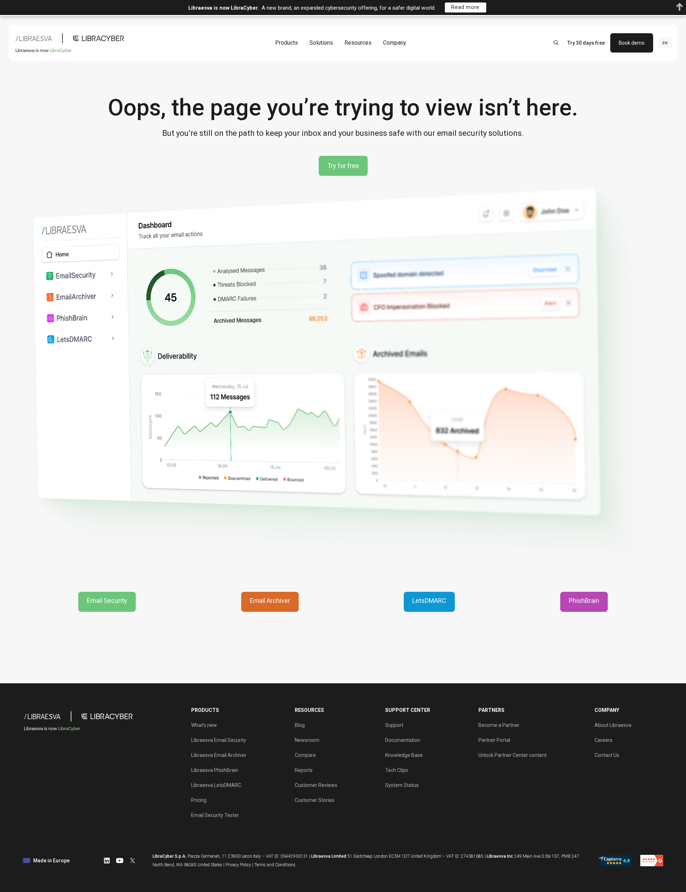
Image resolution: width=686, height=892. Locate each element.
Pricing (199, 800)
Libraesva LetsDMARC (216, 785)
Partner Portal (494, 740)
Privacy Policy (238, 864)
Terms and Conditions (274, 864)
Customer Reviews (316, 785)
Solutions (321, 42)
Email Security (107, 600)
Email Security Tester (215, 815)
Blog (300, 725)
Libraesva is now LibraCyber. (223, 8)
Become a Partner (499, 725)
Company (394, 42)
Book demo (632, 42)
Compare (305, 755)
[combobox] (665, 42)
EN (665, 42)
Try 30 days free (586, 42)
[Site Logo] (71, 43)
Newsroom (307, 740)
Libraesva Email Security (218, 740)
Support (394, 725)
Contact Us (607, 755)
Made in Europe (51, 860)
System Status (402, 785)
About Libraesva (613, 725)
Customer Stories (314, 800)
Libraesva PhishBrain (214, 770)
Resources (358, 42)
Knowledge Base (404, 755)
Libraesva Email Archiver (219, 755)
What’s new (204, 725)
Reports (304, 770)
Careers (603, 740)
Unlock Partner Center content (512, 755)
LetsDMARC (429, 600)
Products (286, 42)
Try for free (343, 165)
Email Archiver (270, 600)
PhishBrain (584, 600)
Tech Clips (396, 770)
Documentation (402, 740)
